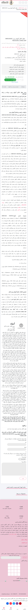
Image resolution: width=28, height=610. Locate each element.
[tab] (23, 86)
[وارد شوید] (23, 2)
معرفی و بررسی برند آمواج (13, 86)
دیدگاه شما (23, 461)
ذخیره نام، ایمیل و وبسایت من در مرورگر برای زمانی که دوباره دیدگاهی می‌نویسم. (15, 454)
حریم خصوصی (24, 542)
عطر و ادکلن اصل (12, 534)
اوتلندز (19, 207)
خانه (26, 8)
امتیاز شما (24, 457)
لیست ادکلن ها (20, 48)
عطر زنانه (7, 47)
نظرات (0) (4, 86)
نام (25, 442)
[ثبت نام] (20, 2)
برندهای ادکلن (12, 47)
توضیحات (23, 86)
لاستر (19, 209)
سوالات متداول (24, 539)
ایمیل (25, 447)
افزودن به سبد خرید (9, 79)
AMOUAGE (21, 8)
